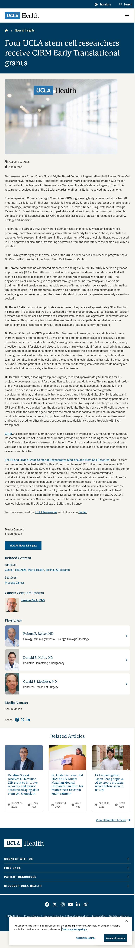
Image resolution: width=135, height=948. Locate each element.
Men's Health (36, 569)
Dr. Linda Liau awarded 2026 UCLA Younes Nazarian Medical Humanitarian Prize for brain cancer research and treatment (67, 784)
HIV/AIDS (20, 569)
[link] (67, 605)
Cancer (9, 569)
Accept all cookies (115, 937)
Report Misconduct (77, 916)
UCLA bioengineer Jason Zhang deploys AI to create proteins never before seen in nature (109, 783)
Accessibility (98, 916)
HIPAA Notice (13, 916)
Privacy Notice (32, 916)
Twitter (82, 512)
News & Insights (24, 30)
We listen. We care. (119, 916)
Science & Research (58, 569)
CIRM (8, 433)
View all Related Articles (111, 820)
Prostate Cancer (14, 582)
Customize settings (85, 937)
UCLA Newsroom (46, 512)
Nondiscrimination (54, 916)
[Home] (6, 30)
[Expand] (128, 858)
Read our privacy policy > (74, 929)
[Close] (126, 921)
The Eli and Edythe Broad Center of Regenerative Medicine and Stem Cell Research (57, 459)
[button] (103, 4)
